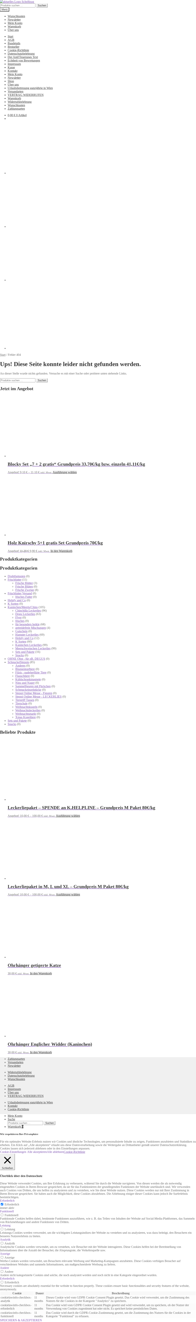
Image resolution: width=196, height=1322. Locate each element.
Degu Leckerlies (25, 614)
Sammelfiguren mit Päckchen (33, 686)
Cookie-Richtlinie (18, 50)
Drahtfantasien (16, 576)
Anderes (20, 665)
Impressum (14, 64)
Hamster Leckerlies (27, 634)
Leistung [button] (5, 1225)
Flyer (18, 617)
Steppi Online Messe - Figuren (33, 693)
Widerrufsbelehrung (20, 101)
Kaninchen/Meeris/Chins (23, 607)
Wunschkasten (16, 16)
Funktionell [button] (7, 1211)
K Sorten (13, 603)
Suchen (42, 5)
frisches (19, 620)
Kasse (11, 67)
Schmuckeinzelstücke (28, 689)
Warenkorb (14, 26)
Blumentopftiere (25, 669)
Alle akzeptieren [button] (37, 1151)
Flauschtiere (22, 676)
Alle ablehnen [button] (55, 1151)
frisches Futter (23, 596)
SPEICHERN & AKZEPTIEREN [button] (21, 1320)
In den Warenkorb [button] (61, 551)
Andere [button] (4, 1267)
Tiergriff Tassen (24, 700)
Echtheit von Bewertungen (24, 60)
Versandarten (15, 91)
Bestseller (13, 46)
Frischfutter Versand (20, 593)
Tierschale (21, 703)
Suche (11, 1119)
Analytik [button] (5, 1239)
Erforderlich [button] (7, 1200)
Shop (11, 81)
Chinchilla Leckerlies (28, 610)
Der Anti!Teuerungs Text (23, 57)
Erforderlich (12, 1204)
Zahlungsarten (16, 108)
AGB (11, 39)
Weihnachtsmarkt (25, 713)
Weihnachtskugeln (26, 706)
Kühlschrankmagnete (28, 679)
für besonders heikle (27, 624)
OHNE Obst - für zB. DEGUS (26, 658)
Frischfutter (14, 579)
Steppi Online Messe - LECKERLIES (38, 696)
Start (10, 36)
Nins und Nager (25, 682)
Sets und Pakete (24, 651)
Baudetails (14, 43)
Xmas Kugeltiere (25, 717)
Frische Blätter (24, 583)
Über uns (13, 30)
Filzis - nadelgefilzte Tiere (31, 672)
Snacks (19, 655)
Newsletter (14, 19)
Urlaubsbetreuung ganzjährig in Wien (30, 88)
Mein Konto (15, 23)
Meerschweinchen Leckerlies (33, 648)
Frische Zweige (24, 590)
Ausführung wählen (65, 472)
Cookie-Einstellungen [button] (13, 1151)
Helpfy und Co (17, 600)
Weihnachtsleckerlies (28, 710)
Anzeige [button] (5, 1253)
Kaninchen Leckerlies (28, 645)
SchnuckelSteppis (18, 662)
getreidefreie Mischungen (30, 627)
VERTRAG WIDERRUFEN (26, 94)
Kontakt (12, 70)
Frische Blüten (24, 586)
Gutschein (21, 631)
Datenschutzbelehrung (21, 53)
